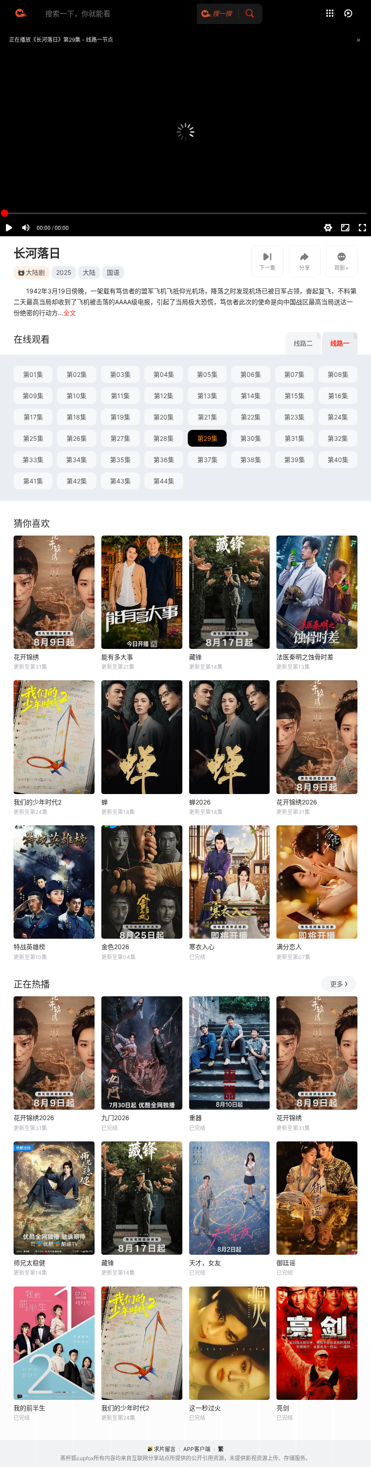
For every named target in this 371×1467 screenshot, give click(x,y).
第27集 (120, 438)
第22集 (251, 417)
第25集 (33, 438)
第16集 (338, 396)
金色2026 (115, 946)
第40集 (338, 459)
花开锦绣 (26, 657)
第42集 (77, 481)
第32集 (338, 438)
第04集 (163, 374)
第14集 (251, 396)
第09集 (33, 396)
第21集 (207, 417)
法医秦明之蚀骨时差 (304, 657)
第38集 (250, 459)
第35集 (120, 459)
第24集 (338, 417)
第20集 (163, 417)
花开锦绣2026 (296, 802)
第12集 (163, 396)
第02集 (77, 374)
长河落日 (37, 253)
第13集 (207, 396)
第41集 (33, 481)
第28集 (163, 438)
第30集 (250, 438)
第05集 (207, 374)
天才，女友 (205, 1263)
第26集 (77, 438)
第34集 (76, 459)
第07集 (294, 374)
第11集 (120, 396)
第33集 (33, 459)
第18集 (76, 417)
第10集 (76, 396)
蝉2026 (200, 802)
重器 (195, 1117)
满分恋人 (289, 946)
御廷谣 (285, 1263)
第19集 (120, 417)
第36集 (163, 459)
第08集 (338, 374)
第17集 (33, 417)
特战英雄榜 (29, 946)
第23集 (294, 417)
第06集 (250, 374)
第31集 (294, 438)
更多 (336, 984)
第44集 (163, 481)
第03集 (120, 374)
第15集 (294, 396)
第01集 (33, 374)
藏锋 (195, 657)
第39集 (294, 459)
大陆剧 (35, 272)
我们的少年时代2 (38, 802)
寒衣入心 (201, 946)
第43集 (120, 481)
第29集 (207, 438)
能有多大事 (117, 657)
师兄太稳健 (29, 1263)
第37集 (207, 459)
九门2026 (115, 1117)
